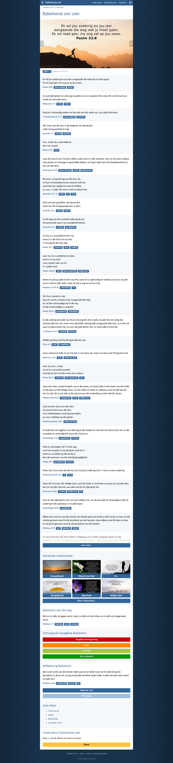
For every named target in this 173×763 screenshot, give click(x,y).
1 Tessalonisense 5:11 (52, 117)
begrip (70, 87)
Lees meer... (86, 545)
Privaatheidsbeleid (100, 754)
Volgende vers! (86, 690)
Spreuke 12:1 (49, 211)
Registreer (123, 3)
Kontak (88, 754)
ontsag (58, 134)
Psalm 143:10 (49, 271)
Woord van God (65, 170)
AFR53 (46, 71)
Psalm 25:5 (47, 247)
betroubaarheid (71, 378)
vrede (59, 104)
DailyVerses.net (48, 7)
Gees (59, 271)
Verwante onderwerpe (58, 556)
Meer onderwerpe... (86, 601)
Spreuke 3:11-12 (50, 194)
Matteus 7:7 (48, 624)
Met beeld (86, 696)
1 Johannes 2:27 (50, 331)
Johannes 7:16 (49, 358)
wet (58, 528)
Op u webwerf (86, 656)
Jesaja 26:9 (47, 462)
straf (73, 194)
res (74, 288)
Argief (51, 715)
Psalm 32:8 (47, 87)
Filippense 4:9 (49, 104)
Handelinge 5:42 (50, 438)
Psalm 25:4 (47, 150)
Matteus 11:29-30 (51, 288)
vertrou (72, 683)
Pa (68, 194)
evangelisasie (64, 344)
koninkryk (66, 528)
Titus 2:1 (46, 344)
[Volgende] (86, 538)
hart (81, 378)
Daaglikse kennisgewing (86, 639)
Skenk (86, 745)
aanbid (76, 170)
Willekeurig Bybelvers (57, 666)
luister (67, 104)
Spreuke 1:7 (48, 133)
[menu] (130, 4)
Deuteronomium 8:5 (52, 475)
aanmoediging (60, 87)
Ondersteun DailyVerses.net (61, 733)
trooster (62, 491)
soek (67, 624)
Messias (75, 438)
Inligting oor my (72, 754)
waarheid (58, 247)
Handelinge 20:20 (51, 508)
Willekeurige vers (110, 3)
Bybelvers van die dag (57, 610)
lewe (56, 150)
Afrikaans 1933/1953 (60, 71)
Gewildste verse (55, 723)
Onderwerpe (97, 3)
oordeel (70, 462)
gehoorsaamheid (70, 271)
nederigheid (65, 288)
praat (55, 344)
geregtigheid (70, 227)
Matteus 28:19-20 (51, 398)
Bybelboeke (53, 719)
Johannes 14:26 (50, 491)
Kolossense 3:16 (50, 170)
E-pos (86, 645)
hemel (75, 528)
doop (75, 398)
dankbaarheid (86, 170)
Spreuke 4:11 (49, 227)
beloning (59, 624)
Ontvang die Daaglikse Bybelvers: (65, 633)
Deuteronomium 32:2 (52, 422)
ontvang (72, 331)
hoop (66, 247)
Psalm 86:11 (48, 378)
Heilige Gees (83, 271)
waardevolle (61, 683)
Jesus (60, 358)
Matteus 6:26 (49, 683)
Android (86, 651)
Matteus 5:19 (49, 528)
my (48, 738)
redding (74, 247)
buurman (80, 117)
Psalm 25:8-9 (48, 311)
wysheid (67, 134)
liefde (62, 194)
